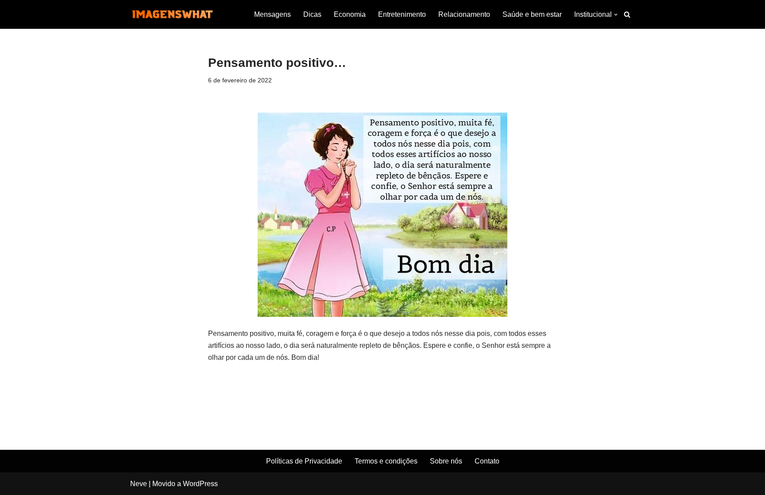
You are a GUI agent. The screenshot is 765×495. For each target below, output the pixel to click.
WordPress (200, 483)
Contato (487, 461)
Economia (350, 14)
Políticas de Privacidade (304, 461)
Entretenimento (402, 14)
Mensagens (272, 14)
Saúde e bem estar (532, 14)
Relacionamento (464, 14)
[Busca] (627, 14)
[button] (616, 14)
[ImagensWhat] (172, 14)
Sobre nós (446, 461)
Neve (138, 483)
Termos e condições (386, 461)
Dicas (312, 14)
